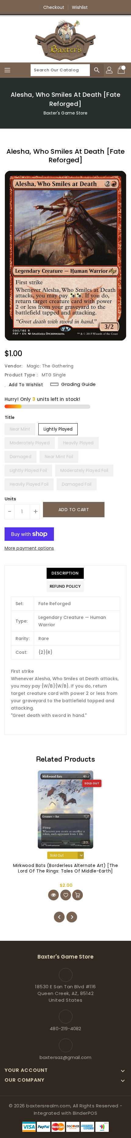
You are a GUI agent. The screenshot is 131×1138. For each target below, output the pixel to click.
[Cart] (122, 70)
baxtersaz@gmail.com (65, 1057)
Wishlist (80, 7)
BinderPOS (85, 1113)
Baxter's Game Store (66, 113)
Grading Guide (78, 384)
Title (10, 417)
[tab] (65, 573)
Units (10, 499)
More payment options (29, 548)
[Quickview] (53, 895)
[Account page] (110, 70)
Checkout (54, 7)
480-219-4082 (65, 1028)
